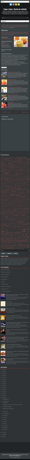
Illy (18, 196)
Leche (13, 201)
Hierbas (8, 195)
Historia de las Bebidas (15, 195)
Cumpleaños (20, 178)
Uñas (28, 242)
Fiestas (6, 189)
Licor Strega (12, 208)
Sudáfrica (2, 228)
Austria (28, 161)
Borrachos (27, 164)
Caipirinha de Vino (5, 284)
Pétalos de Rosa (3, 219)
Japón (8, 198)
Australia (25, 161)
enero (4, 429)
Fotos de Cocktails (16, 189)
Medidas (10, 213)
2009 (3, 436)
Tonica (10, 231)
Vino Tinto (21, 247)
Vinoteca (25, 247)
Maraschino (27, 210)
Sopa (22, 226)
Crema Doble (3, 178)
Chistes (28, 170)
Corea (25, 174)
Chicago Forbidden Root (16, 170)
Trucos (18, 242)
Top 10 (13, 231)
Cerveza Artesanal (26, 169)
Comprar (9, 174)
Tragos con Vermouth (17, 237)
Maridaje (9, 212)
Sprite (28, 226)
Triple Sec (14, 242)
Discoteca (17, 183)
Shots (26, 225)
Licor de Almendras (8, 202)
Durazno (20, 184)
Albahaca (2, 158)
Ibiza (14, 196)
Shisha (21, 225)
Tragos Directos (23, 240)
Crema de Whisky (26, 177)
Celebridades (5, 169)
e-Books (24, 184)
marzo (4, 425)
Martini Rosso (3, 213)
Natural (20, 215)
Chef (6, 170)
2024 (14, 157)
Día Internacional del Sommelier (15, 181)
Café (11, 167)
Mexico (22, 213)
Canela (11, 168)
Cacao (5, 167)
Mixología (17, 214)
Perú (27, 218)
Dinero (11, 183)
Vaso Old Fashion (7, 38)
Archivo (15, 253)
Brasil (15, 165)
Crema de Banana (7, 175)
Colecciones (27, 173)
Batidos (6, 163)
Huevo (6, 196)
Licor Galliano (6, 44)
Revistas (2, 224)
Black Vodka (7, 164)
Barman (27, 162)
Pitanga (17, 219)
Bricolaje (22, 165)
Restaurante (27, 223)
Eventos (12, 188)
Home (3, 25)
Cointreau (21, 173)
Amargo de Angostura (11, 159)
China (26, 170)
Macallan (22, 209)
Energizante (23, 185)
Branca (9, 165)
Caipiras (17, 167)
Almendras (24, 158)
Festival (25, 188)
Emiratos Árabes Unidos (11, 185)
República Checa (16, 223)
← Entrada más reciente (5, 112)
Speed (26, 226)
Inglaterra (2, 197)
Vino (2, 247)
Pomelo (9, 220)
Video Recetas (23, 245)
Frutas (5, 190)
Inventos (17, 197)
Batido (2, 38)
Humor (9, 196)
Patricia (14, 218)
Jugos (14, 200)
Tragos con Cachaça (13, 233)
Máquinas (19, 210)
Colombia (2, 174)
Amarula (16, 159)
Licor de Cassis (7, 203)
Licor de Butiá (25, 202)
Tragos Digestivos (15, 240)
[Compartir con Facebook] (6, 67)
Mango (12, 210)
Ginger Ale (19, 191)
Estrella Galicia (26, 186)
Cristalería (8, 178)
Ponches (13, 220)
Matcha (8, 213)
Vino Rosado (17, 247)
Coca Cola (24, 171)
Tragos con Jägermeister (8, 236)
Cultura (17, 178)
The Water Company (12, 229)
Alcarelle (5, 158)
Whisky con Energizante (6, 286)
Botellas (2, 165)
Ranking (16, 221)
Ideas (16, 196)
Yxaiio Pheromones (18, 248)
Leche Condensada (18, 201)
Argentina (19, 161)
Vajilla (12, 244)
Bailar (11, 162)
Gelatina (8, 191)
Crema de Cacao (13, 175)
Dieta (5, 183)
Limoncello (2, 209)
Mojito (24, 214)
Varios (20, 244)
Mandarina (9, 210)
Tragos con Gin (24, 235)
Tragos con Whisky (13, 239)
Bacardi (2, 162)
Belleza (18, 163)
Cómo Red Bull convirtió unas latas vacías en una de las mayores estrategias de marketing (17, 323)
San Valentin (6, 225)
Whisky (11, 248)
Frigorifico (27, 189)
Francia (22, 189)
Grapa (7, 192)
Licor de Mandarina (26, 204)
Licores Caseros (20, 208)
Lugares (15, 209)
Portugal (16, 220)
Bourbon (6, 165)
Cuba (11, 178)
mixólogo (20, 214)
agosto (4, 415)
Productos (25, 220)
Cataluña (24, 168)
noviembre (5, 401)
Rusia (7, 224)
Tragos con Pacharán (15, 236)
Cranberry (2, 175)
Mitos (15, 214)
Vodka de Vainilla (3, 248)
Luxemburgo (19, 209)
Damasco (16, 179)
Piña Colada (11, 219)
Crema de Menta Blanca (11, 177)
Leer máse (19, 77)
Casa (20, 168)
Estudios (2, 188)
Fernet (19, 188)
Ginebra (14, 191)
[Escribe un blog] (3, 67)
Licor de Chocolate (13, 203)
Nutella (20, 216)
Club (22, 171)
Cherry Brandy (9, 170)
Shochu (24, 225)
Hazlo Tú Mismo (26, 192)
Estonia (22, 186)
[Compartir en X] (4, 67)
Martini (23, 211)
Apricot (6, 161)
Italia (23, 197)
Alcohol (8, 158)
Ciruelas (15, 171)
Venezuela (24, 244)
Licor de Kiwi (20, 204)
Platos (4, 220)
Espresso (12, 186)
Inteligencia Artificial (11, 197)
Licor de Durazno (4, 204)
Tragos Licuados (8, 241)
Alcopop (12, 158)
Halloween (21, 193)
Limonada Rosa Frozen (12, 79)
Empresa (17, 185)
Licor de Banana (12, 25)
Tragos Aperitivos (10, 232)
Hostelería (27, 195)
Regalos (12, 223)
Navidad (23, 215)
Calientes (21, 167)
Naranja (17, 215)
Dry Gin (8, 184)
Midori (10, 214)
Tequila (6, 229)
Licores (15, 208)
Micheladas (3, 214)
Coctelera (14, 173)
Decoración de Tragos (23, 179)
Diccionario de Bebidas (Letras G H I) (13, 315)
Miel (13, 214)
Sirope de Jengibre (3, 226)
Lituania (12, 209)
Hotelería (2, 196)
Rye (8, 224)
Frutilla (7, 190)
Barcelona (21, 162)
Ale (13, 158)
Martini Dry (27, 211)
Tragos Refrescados (21, 241)
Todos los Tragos (5, 26)
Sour (24, 226)
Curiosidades (5, 179)
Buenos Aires (26, 165)
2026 (16, 157)
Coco (11, 173)
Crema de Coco (27, 175)
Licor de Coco (19, 203)
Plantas (28, 219)
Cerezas (13, 169)
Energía (20, 185)
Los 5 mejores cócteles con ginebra (14, 87)
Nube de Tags (9, 301)
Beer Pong (14, 163)
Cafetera (13, 167)
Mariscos (16, 211)
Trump (23, 242)
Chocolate (3, 171)
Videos (27, 245)
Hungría (12, 196)
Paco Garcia (8, 218)
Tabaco (22, 228)
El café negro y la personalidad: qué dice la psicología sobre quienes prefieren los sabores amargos (17, 338)
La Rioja (25, 200)
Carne (18, 168)
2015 (3, 157)
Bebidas (10, 163)
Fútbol (24, 190)
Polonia (7, 220)
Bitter (26, 163)
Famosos (16, 188)
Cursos (10, 179)
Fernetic (22, 188)
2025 (3, 371)
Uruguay (2, 244)
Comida (6, 174)
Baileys (13, 162)
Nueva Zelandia (11, 216)
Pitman (20, 219)
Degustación (3, 180)
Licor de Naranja (6, 207)
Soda (16, 226)
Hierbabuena (4, 195)
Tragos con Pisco (22, 236)
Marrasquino (20, 211)
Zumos (22, 248)
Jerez (13, 198)
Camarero (27, 167)
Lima (25, 208)
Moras (2, 215)
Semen (16, 225)
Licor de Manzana (4, 205)
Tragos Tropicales (8, 242)
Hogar (22, 195)
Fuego (19, 190)
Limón (16, 25)
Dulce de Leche (13, 184)
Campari (2, 168)
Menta (19, 213)
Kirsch (21, 200)
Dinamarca (8, 183)
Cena (11, 169)
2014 (1, 157)
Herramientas (12, 194)
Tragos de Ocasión (7, 240)
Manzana (16, 210)
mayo (4, 421)
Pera (25, 218)
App (3, 161)
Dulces (18, 184)
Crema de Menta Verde (19, 177)
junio (4, 419)
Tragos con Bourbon (25, 232)
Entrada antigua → (25, 112)
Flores (10, 189)
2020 (3, 381)
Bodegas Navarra (16, 164)
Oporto (28, 216)
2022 (3, 377)
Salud (24, 224)
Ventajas (27, 244)
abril (4, 423)
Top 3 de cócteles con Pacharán (14, 72)
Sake (10, 224)
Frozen (2, 190)
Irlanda (21, 197)
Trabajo (20, 231)
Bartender (3, 163)
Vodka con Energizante (6, 272)
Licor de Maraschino (17, 205)
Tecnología (27, 228)
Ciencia (12, 171)
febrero (4, 427)
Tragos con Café (21, 233)
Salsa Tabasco (13, 224)
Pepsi (23, 218)
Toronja (17, 231)
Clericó (19, 171)
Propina (28, 220)
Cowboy (3, 281)
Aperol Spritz (10, 102)
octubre (4, 411)
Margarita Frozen (5, 276)
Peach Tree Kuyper (19, 218)
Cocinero (2, 173)
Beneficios (22, 163)
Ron (5, 224)
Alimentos (20, 158)
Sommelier (19, 226)
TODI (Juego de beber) (10, 308)
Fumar (22, 190)
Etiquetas (5, 188)
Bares (24, 162)
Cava (1, 169)
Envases (2, 186)
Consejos (17, 174)
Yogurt (14, 248)
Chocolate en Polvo (8, 171)
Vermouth (2, 245)
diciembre (5, 399)
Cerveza (20, 169)
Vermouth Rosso (14, 245)
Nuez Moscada (16, 216)
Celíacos (9, 169)
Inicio (16, 112)
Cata (22, 168)
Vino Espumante (11, 247)
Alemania (16, 158)
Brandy (12, 165)
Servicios (18, 225)
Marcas (2, 211)
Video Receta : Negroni (7, 406)
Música (13, 215)
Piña (7, 219)
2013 (3, 395)
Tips (21, 229)
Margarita (5, 211)
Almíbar (28, 158)
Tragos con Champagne (9, 235)
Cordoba (23, 174)
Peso (28, 218)
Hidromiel (21, 194)
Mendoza (16, 213)
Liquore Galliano (21, 25)
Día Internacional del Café (5, 181)
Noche (3, 216)
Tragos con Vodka (21, 26)
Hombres (24, 195)
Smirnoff (13, 226)
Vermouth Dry (7, 245)
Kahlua (16, 200)
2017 (8, 157)
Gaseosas (27, 190)
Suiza (8, 228)
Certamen (16, 169)
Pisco (14, 219)
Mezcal (28, 213)
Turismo (25, 242)
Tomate (7, 231)
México (25, 213)
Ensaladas (27, 185)
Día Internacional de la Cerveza (24, 180)
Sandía (13, 225)
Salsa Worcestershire (19, 224)
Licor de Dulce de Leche (25, 203)
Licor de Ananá (14, 202)
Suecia (6, 228)
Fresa (25, 189)
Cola (24, 173)
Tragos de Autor (21, 239)
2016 (6, 157)
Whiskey (7, 248)
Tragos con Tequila (9, 237)
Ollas (25, 216)
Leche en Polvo (24, 201)
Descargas (10, 180)
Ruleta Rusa (4, 30)
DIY (24, 183)
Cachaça (7, 167)
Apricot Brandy (10, 161)
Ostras (2, 218)
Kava (19, 200)
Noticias (6, 216)
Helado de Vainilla (7, 194)
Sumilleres (11, 228)
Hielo (26, 194)
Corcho (20, 174)
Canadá (5, 168)
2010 (3, 434)
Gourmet (23, 191)
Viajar (19, 245)
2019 (3, 383)
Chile (21, 170)
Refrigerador (8, 223)
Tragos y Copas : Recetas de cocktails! (15, 9)
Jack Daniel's (27, 197)
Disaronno (14, 183)
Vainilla (9, 244)
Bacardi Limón (6, 162)
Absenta (28, 157)
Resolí (23, 223)
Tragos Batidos (14, 26)
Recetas (26, 25)
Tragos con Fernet (17, 235)
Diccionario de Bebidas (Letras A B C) (13, 344)
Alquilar (2, 159)
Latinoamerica (9, 201)
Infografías (23, 196)
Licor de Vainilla (17, 207)
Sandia (10, 225)
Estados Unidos (17, 186)
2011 (3, 432)
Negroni (26, 215)
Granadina (27, 191)
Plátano (2, 220)
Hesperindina (17, 194)
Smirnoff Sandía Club (6, 269)
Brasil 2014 (19, 165)
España (8, 186)
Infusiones (27, 196)
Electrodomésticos (4, 185)
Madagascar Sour (5, 289)
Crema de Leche (4, 177)
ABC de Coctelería (21, 157)
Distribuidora (21, 183)
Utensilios (6, 244)
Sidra (28, 225)
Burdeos (2, 167)
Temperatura (3, 229)
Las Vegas (2, 201)
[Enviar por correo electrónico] (2, 67)
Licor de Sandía (11, 207)
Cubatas (14, 178)
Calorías (24, 167)
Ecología (28, 184)
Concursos (12, 174)
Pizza (22, 219)
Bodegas (11, 164)
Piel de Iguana (4, 279)
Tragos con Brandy (5, 234)
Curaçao (24, 178)
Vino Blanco (5, 247)
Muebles (4, 215)
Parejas (11, 218)
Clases (17, 171)
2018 (10, 157)
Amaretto (5, 159)
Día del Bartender (15, 180)
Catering (28, 168)
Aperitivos (27, 159)
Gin (11, 191)
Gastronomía (4, 191)
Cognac (17, 173)
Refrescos (5, 223)
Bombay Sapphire (23, 164)
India (20, 196)
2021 (3, 379)
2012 (3, 397)
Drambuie (5, 184)
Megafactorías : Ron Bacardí (8, 408)
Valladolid (14, 244)
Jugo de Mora (10, 200)
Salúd (26, 224)
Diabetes (22, 181)
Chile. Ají (23, 170)
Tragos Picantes (14, 241)
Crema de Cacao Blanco (20, 175)
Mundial (10, 215)
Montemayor (27, 214)
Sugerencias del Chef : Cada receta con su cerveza (12, 404)
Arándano (15, 161)
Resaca (21, 223)
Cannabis (15, 168)
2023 (12, 157)
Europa (8, 188)
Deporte (6, 180)
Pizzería (25, 219)
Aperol (2, 161)
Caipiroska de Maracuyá (6, 291)
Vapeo (17, 244)
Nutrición (23, 216)
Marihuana (13, 211)
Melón (13, 213)
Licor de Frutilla (10, 204)
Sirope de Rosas (9, 226)
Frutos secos (16, 190)
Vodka (8, 27)
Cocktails (6, 25)
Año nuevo (23, 159)
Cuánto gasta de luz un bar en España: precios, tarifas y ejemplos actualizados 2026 (17, 295)
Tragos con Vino (26, 237)
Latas (5, 201)
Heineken (2, 194)
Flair (8, 189)
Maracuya (23, 210)
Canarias (8, 168)
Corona (28, 174)
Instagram (6, 197)
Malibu (6, 210)
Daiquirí (12, 179)
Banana (17, 162)
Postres (19, 220)
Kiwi (23, 200)
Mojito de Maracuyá (5, 274)
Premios (21, 220)
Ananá (20, 159)
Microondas (7, 214)
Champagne (3, 170)
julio (4, 417)
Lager (28, 200)
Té (24, 228)
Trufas (20, 242)
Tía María (18, 229)
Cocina (28, 171)
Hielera (24, 194)
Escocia (5, 186)
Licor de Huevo (15, 204)
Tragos (10, 26)
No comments (11, 34)
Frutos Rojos (11, 190)
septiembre (5, 413)
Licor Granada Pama (24, 207)
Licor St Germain (7, 208)
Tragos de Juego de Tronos (13, 95)
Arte (22, 161)
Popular (3, 253)
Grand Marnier (3, 192)
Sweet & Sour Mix (17, 228)
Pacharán (4, 218)
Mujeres (7, 215)
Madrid (25, 209)
